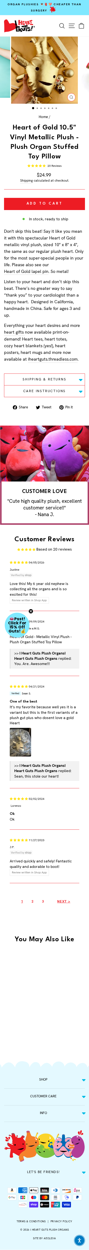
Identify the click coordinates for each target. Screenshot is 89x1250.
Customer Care (43, 1096)
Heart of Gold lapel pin (26, 271)
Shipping (26, 180)
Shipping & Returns (44, 379)
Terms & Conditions (31, 1221)
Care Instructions (44, 391)
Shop (43, 1079)
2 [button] (32, 901)
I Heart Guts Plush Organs (49, 1229)
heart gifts (14, 332)
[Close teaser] (30, 611)
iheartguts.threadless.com (53, 359)
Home (43, 116)
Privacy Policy (61, 1221)
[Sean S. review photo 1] (20, 742)
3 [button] (43, 901)
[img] (19, 562)
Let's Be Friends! (43, 1172)
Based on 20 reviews (54, 549)
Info (43, 1113)
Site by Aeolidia (44, 1238)
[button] (37, 166)
